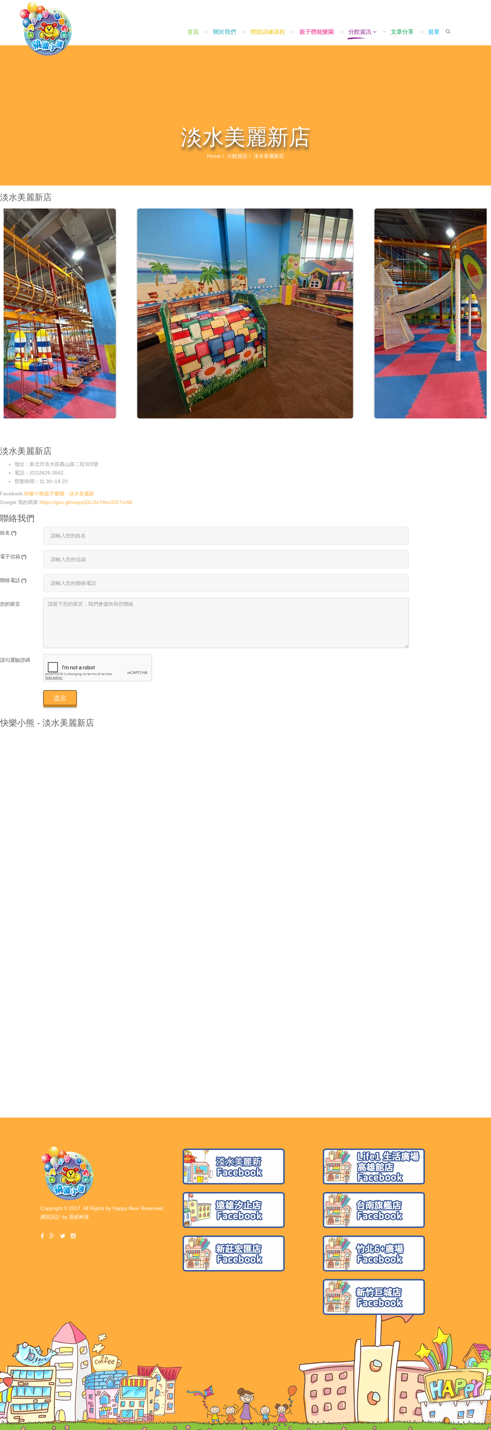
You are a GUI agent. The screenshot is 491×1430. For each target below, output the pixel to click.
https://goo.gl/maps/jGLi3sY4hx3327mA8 (86, 502)
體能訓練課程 (268, 32)
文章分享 (402, 32)
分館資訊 (359, 32)
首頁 (193, 32)
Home (214, 156)
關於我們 (224, 32)
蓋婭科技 (79, 1217)
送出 (60, 698)
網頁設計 (51, 1217)
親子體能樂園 (316, 32)
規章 (434, 32)
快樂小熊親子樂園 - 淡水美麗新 (59, 493)
